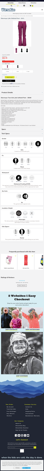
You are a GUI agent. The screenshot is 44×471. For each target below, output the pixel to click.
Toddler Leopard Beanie (9, 268)
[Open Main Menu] (36, 9)
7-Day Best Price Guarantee (22, 0)
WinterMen (33, 3)
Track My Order (11, 409)
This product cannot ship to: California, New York (11, 86)
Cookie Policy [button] (4, 465)
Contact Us (28, 406)
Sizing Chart (4, 74)
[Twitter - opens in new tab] (19, 435)
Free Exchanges (11, 411)
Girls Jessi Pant (26, 268)
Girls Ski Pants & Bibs (29, 15)
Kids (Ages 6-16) (6, 15)
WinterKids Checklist (22, 427)
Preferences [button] (25, 465)
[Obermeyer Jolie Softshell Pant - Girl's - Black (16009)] (21, 50)
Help (26, 409)
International (29, 413)
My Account (10, 406)
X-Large (28, 71)
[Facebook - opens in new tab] (16, 435)
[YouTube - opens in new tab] (28, 435)
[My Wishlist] (17, 5)
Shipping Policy (30, 411)
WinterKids (11, 3)
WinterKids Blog (20, 425)
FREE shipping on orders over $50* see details (22, 13)
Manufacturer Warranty (32, 415)
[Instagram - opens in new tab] (22, 435)
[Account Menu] (24, 5)
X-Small (7, 71)
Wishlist (9, 415)
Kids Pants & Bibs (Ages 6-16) (14, 15)
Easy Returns (11, 413)
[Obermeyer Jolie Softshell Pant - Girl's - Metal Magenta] (16, 50)
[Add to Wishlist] (16, 77)
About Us (18, 423)
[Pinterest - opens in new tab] (25, 435)
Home (2, 15)
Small (18, 71)
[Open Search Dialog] (11, 5)
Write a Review (22, 285)
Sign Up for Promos (21, 430)
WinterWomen (22, 3)
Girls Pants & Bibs (22, 15)
